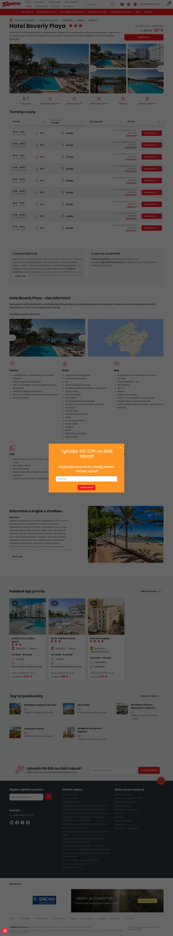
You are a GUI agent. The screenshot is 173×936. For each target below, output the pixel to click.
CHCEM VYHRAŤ (86, 487)
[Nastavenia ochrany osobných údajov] (5, 931)
